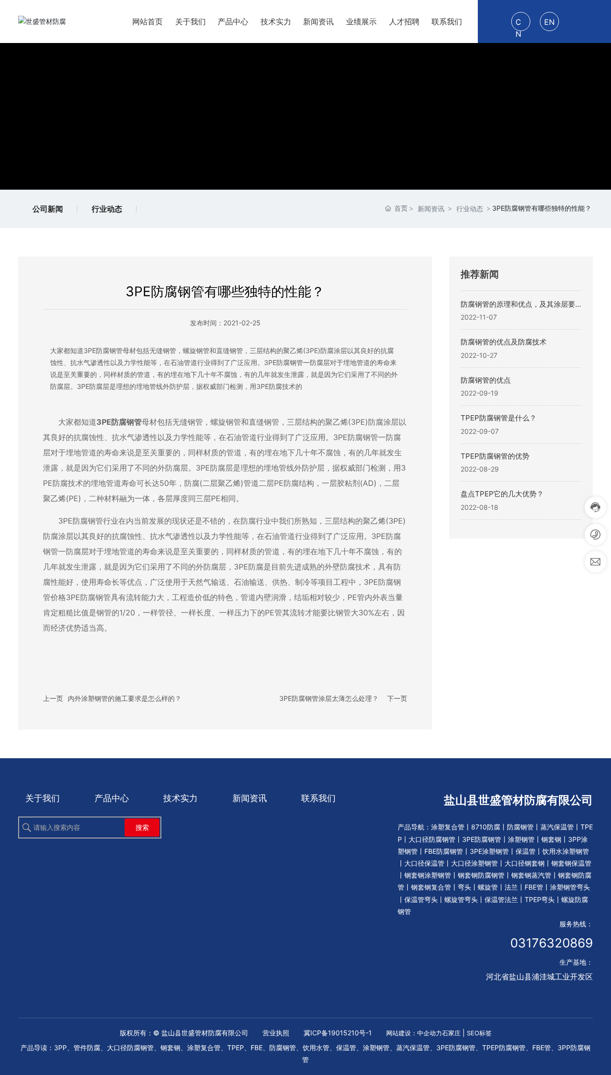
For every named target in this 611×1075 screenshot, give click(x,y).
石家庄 (451, 1033)
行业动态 (107, 209)
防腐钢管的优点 (486, 380)
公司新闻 (47, 209)
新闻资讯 (431, 208)
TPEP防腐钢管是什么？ (499, 417)
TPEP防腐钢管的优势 (495, 456)
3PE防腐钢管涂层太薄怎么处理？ (329, 698)
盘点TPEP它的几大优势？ (502, 493)
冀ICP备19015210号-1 (338, 1033)
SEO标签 (479, 1033)
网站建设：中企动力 (414, 1033)
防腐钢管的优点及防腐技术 (504, 341)
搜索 (142, 827)
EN (549, 22)
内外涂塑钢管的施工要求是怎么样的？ (124, 698)
